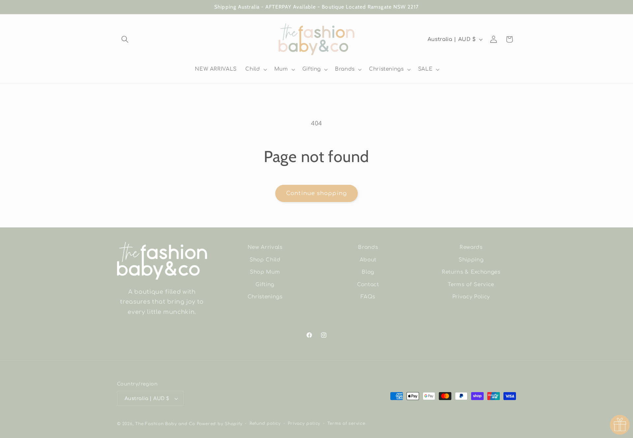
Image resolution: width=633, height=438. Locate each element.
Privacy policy (304, 423)
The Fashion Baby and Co (165, 423)
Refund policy (265, 423)
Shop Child (265, 260)
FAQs (368, 297)
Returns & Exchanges (471, 272)
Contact (368, 284)
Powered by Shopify (220, 423)
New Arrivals (265, 247)
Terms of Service (471, 284)
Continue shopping (316, 193)
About (368, 260)
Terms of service (346, 423)
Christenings (265, 297)
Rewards (471, 247)
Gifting (265, 284)
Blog (368, 272)
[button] (125, 39)
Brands (368, 247)
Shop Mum (265, 272)
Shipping (471, 260)
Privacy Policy (471, 297)
